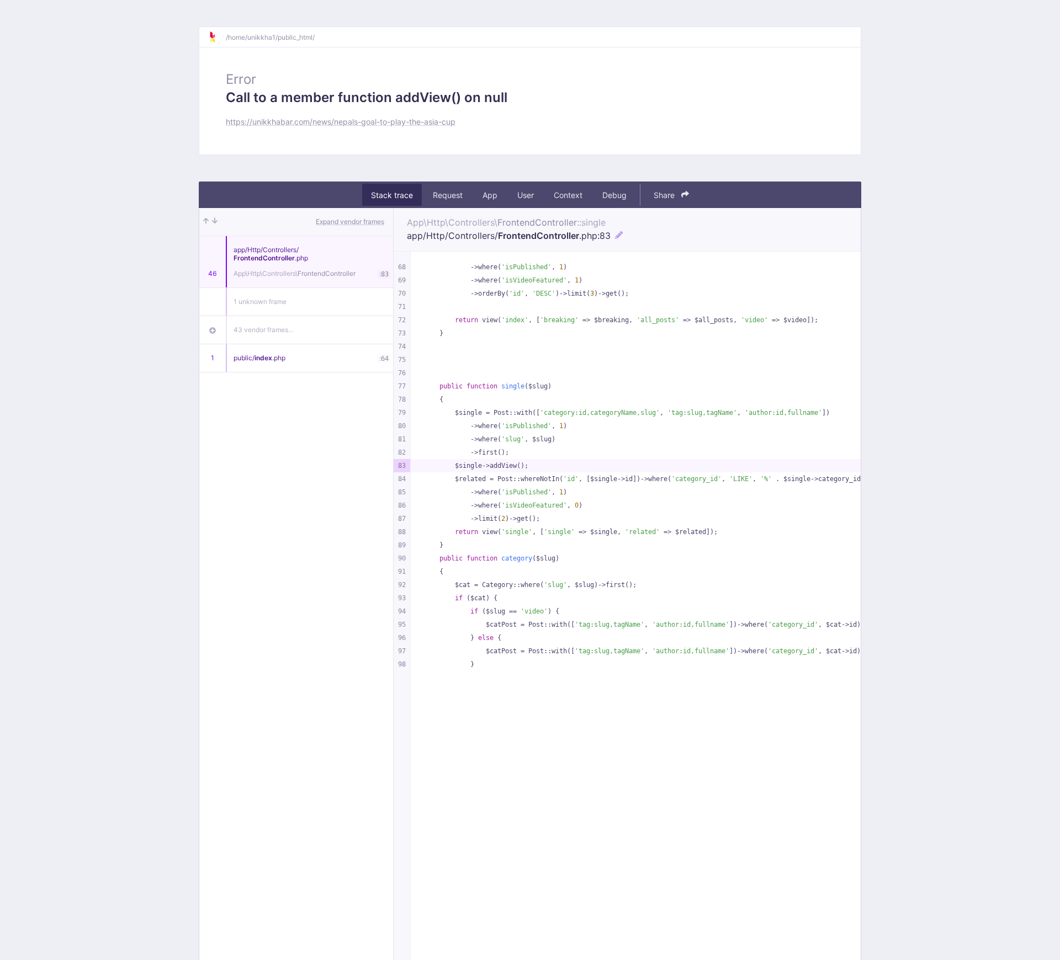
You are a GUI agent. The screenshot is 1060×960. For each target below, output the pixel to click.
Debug (614, 195)
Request (448, 195)
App (490, 195)
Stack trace (392, 195)
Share (665, 195)
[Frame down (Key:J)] (214, 222)
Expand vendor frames (350, 221)
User (525, 195)
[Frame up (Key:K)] (206, 222)
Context (568, 195)
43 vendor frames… (264, 330)
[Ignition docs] (217, 36)
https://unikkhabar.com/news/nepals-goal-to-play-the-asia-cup (340, 121)
